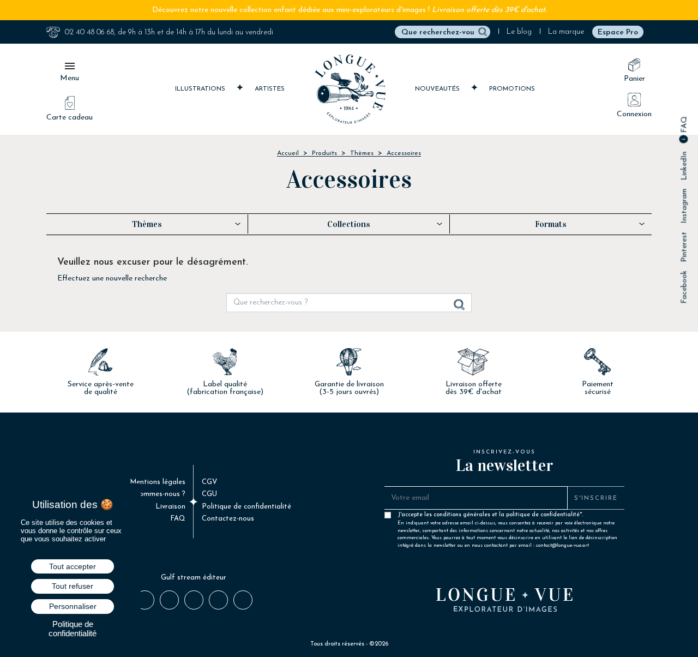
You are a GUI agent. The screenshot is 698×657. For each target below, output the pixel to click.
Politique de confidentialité (246, 506)
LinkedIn (684, 166)
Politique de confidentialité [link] (73, 628)
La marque (566, 32)
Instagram (684, 206)
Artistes (270, 89)
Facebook (684, 287)
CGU (209, 494)
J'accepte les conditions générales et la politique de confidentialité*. (507, 517)
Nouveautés (438, 89)
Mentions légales (157, 482)
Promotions (512, 89)
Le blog (519, 32)
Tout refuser (72, 586)
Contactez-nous (228, 518)
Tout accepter (72, 566)
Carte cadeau (69, 118)
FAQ (684, 125)
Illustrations (201, 89)
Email (242, 598)
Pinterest (684, 247)
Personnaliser (73, 606)
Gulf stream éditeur (193, 577)
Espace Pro (618, 32)
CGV (209, 482)
